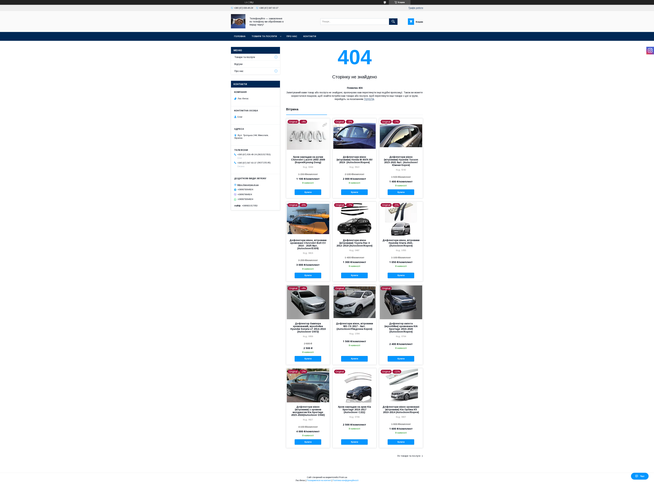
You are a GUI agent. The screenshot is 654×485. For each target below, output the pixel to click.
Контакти (309, 36)
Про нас (291, 36)
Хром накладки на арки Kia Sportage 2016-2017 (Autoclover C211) (354, 409)
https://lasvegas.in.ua (248, 184)
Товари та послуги (264, 36)
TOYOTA (369, 99)
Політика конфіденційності (346, 480)
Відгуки (238, 64)
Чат (642, 476)
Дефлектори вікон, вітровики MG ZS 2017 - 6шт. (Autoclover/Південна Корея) (354, 326)
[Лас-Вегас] (238, 27)
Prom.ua (343, 477)
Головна (239, 36)
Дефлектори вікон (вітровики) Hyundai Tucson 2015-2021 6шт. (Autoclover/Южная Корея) (401, 161)
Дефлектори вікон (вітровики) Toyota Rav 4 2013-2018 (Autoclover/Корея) (354, 243)
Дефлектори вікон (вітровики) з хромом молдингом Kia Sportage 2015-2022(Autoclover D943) (308, 410)
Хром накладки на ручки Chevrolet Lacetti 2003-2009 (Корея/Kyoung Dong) (308, 160)
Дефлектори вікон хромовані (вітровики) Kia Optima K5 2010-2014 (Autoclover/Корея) (401, 409)
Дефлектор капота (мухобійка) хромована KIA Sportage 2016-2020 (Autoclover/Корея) (401, 327)
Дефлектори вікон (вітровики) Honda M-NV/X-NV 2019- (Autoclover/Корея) (354, 160)
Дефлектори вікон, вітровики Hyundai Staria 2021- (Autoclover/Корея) (401, 243)
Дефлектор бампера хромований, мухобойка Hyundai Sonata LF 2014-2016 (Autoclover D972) (308, 327)
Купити (308, 192)
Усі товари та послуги (408, 456)
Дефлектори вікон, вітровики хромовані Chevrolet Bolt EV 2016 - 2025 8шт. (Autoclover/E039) (308, 244)
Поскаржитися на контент (319, 480)
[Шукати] (393, 21)
